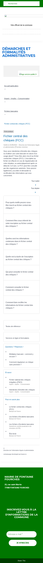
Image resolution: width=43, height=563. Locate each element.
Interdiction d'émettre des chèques (22, 390)
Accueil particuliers (11, 86)
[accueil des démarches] (21, 66)
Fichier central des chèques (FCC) (17, 124)
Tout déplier (35, 188)
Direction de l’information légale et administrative (18, 450)
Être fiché (12, 434)
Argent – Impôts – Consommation (16, 99)
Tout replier (35, 181)
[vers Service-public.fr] (28, 73)
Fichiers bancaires (11, 111)
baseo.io (23, 454)
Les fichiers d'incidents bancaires (21, 417)
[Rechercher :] (21, 3)
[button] (21, 31)
